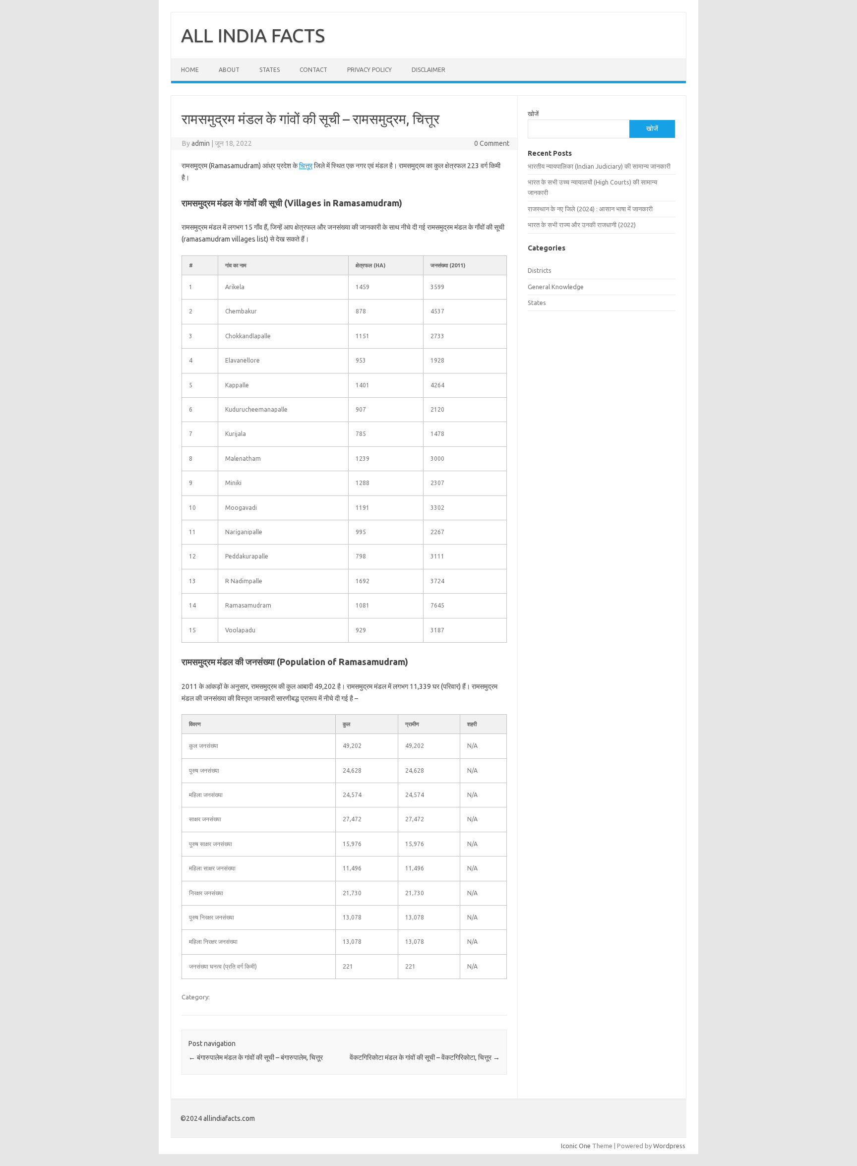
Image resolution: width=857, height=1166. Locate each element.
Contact (313, 69)
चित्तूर (305, 166)
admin (200, 143)
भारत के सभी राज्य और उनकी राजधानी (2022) (582, 224)
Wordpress (669, 1145)
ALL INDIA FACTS (253, 35)
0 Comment (491, 143)
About (229, 69)
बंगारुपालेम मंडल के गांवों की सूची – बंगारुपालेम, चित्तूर (255, 1057)
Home (190, 69)
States (269, 69)
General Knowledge (556, 286)
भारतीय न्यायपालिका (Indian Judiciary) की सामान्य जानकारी (599, 166)
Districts (539, 270)
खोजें (533, 113)
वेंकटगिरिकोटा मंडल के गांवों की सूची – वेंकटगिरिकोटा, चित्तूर (425, 1057)
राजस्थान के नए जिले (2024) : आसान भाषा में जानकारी (590, 208)
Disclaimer (428, 69)
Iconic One (576, 1145)
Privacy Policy (369, 69)
